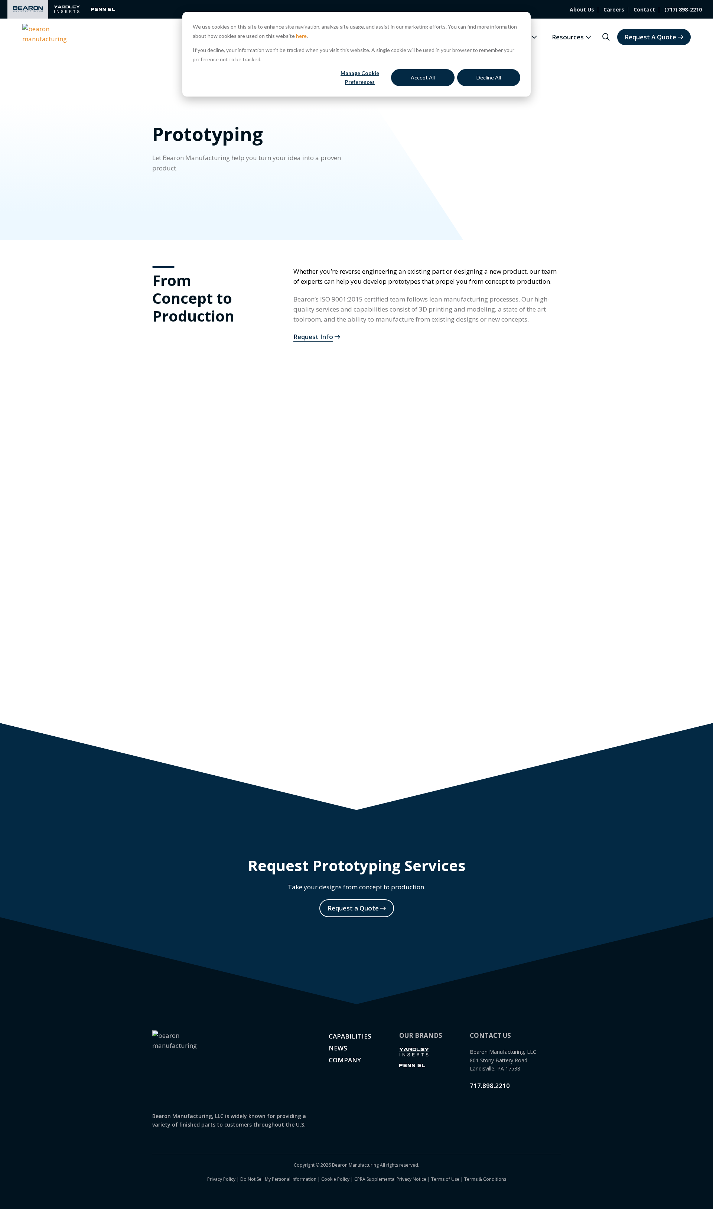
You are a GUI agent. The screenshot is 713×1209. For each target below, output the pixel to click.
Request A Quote (650, 37)
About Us (582, 9)
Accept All (423, 77)
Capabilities (350, 1036)
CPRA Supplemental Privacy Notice (390, 1179)
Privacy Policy (221, 1179)
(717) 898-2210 (683, 9)
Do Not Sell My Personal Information (278, 1179)
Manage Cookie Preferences (360, 77)
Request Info (313, 336)
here (301, 36)
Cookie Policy (335, 1179)
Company (345, 1060)
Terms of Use (445, 1179)
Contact (644, 9)
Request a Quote (353, 908)
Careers (613, 9)
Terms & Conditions (485, 1179)
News (338, 1048)
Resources (568, 37)
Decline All (488, 77)
